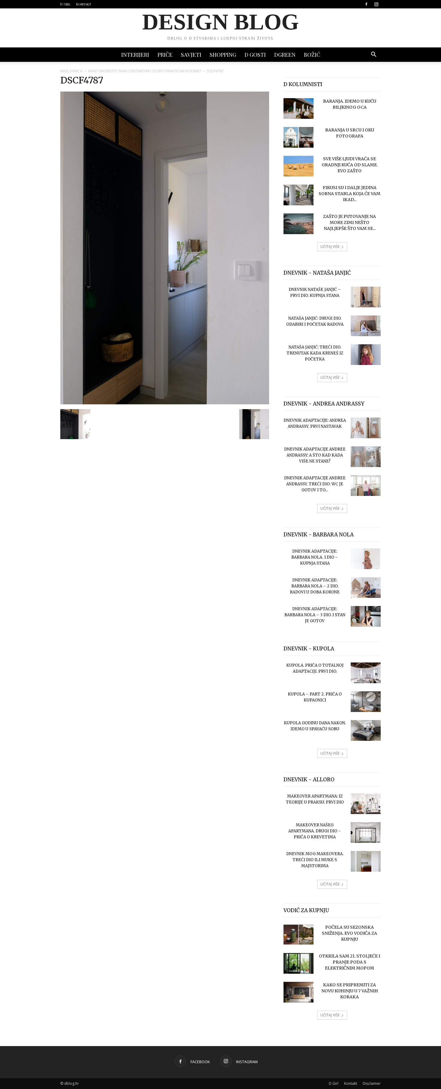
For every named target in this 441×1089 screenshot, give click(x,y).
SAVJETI (191, 54)
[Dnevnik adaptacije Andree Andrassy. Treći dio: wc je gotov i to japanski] (366, 485)
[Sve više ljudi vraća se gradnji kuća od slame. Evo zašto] (299, 166)
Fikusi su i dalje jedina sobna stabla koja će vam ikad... (349, 193)
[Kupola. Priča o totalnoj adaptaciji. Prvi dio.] (366, 672)
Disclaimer (372, 1083)
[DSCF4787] (164, 403)
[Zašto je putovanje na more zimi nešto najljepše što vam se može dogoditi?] (299, 223)
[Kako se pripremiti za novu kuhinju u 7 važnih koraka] (299, 992)
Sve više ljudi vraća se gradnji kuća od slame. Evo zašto (350, 164)
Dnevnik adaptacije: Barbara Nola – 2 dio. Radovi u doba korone (315, 586)
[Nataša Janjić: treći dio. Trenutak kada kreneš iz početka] (366, 354)
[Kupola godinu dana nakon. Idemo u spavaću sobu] (366, 730)
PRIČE (165, 54)
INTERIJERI (135, 54)
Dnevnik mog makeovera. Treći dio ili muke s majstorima (315, 859)
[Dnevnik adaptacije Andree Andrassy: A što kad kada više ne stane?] (366, 456)
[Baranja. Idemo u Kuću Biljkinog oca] (299, 108)
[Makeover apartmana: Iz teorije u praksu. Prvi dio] (366, 803)
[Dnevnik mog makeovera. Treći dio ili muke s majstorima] (366, 861)
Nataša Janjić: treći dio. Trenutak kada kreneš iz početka (314, 353)
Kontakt (83, 4)
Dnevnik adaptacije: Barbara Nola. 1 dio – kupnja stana (314, 557)
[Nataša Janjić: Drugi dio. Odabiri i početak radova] (366, 325)
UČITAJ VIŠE (330, 246)
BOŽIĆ (312, 54)
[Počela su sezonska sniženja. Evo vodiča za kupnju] (299, 934)
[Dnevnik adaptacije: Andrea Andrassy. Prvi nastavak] (366, 428)
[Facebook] (366, 4)
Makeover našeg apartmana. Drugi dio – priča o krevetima (314, 831)
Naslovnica (71, 71)
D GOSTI (255, 54)
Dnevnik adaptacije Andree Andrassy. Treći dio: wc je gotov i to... (315, 484)
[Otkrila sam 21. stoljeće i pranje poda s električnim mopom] (299, 963)
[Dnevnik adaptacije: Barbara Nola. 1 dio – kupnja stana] (366, 558)
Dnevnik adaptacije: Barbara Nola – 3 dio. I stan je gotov (314, 614)
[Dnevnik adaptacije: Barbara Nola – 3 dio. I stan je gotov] (366, 616)
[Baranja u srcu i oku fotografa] (299, 137)
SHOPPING (223, 54)
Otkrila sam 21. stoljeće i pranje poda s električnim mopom (349, 962)
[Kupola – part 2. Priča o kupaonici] (366, 701)
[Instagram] (376, 4)
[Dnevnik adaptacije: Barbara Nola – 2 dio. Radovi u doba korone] (366, 587)
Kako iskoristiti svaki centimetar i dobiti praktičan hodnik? (144, 71)
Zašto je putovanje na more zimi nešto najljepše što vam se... (349, 222)
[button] (373, 55)
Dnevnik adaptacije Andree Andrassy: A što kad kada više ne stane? (315, 455)
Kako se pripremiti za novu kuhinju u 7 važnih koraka (349, 991)
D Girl (65, 4)
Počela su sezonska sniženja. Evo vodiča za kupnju (349, 933)
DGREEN (285, 54)
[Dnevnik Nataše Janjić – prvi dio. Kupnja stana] (366, 297)
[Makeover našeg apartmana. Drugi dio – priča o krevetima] (366, 832)
